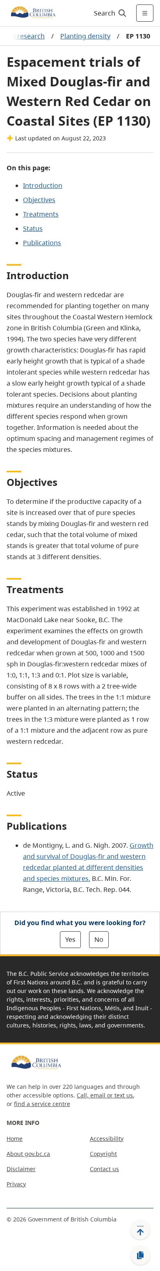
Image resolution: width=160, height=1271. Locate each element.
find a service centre (42, 1104)
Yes (70, 939)
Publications (42, 242)
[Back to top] (140, 1229)
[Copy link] (140, 1255)
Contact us (104, 1169)
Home (15, 1138)
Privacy (16, 1184)
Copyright (103, 1154)
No (98, 939)
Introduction (42, 185)
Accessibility (106, 1138)
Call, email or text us (105, 1095)
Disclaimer (21, 1169)
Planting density (85, 36)
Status (33, 228)
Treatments (41, 214)
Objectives (39, 199)
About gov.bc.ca (28, 1154)
